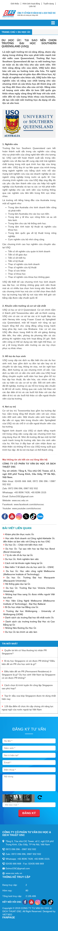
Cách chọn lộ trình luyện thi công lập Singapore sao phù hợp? (27, 687)
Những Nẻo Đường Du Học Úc (20, 628)
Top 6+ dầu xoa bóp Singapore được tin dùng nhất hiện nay (29, 697)
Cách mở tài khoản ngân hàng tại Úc (24, 563)
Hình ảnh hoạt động (31, 4)
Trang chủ (8, 32)
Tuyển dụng (48, 4)
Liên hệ (32, 6)
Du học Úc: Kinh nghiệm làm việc (22, 559)
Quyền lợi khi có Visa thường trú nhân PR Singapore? (24, 652)
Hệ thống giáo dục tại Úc (17, 584)
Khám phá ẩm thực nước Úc (19, 534)
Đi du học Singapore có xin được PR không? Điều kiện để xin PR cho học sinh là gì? (28, 662)
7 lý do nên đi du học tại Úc (19, 555)
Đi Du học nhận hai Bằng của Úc (21, 607)
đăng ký (29, 813)
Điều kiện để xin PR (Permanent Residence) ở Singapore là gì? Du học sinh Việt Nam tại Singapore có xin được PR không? (28, 674)
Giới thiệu (15, 4)
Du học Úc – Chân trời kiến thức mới (23, 544)
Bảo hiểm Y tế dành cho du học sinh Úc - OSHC (29, 567)
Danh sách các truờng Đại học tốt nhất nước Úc (29, 617)
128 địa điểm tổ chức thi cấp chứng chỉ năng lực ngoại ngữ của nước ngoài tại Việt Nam (27, 708)
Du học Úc (24, 32)
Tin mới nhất (10, 643)
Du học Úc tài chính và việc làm (21, 632)
